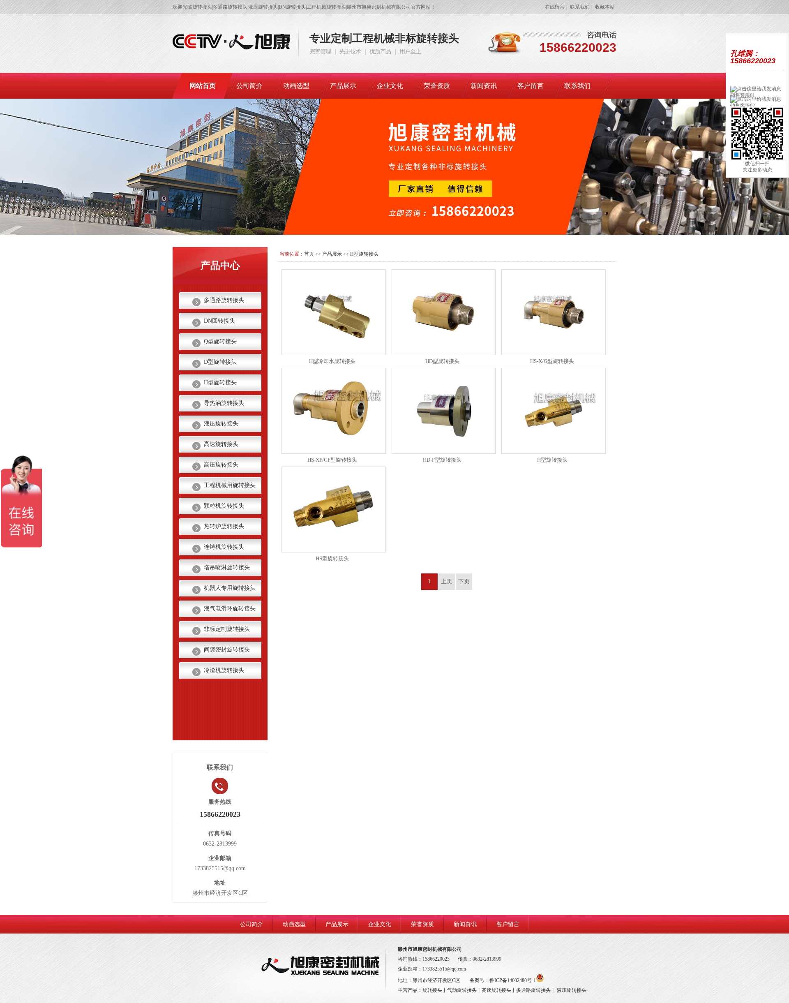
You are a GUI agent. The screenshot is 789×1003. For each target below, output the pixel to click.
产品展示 (343, 85)
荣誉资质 (437, 85)
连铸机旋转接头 (224, 547)
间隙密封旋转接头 (227, 650)
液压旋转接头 (221, 424)
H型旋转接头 (364, 254)
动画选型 (296, 85)
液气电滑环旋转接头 (230, 608)
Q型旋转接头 (220, 341)
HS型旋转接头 (332, 558)
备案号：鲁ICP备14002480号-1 (503, 980)
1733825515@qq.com (444, 969)
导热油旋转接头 (224, 403)
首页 (309, 254)
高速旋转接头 (221, 444)
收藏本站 (605, 7)
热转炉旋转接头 (224, 526)
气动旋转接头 (462, 990)
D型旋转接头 (220, 362)
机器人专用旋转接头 (230, 588)
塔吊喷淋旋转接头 (227, 567)
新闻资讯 (484, 85)
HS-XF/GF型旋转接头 (332, 460)
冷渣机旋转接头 (224, 670)
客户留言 (530, 85)
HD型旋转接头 (442, 361)
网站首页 (202, 85)
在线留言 (555, 7)
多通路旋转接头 (224, 300)
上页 (446, 581)
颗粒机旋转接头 (224, 506)
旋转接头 (432, 990)
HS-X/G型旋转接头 (552, 361)
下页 (464, 581)
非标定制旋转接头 (227, 629)
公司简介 (249, 85)
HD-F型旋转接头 (442, 460)
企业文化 (390, 85)
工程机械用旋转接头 (230, 485)
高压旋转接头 (221, 465)
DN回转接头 (219, 321)
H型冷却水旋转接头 (332, 361)
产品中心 (220, 265)
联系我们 (580, 7)
